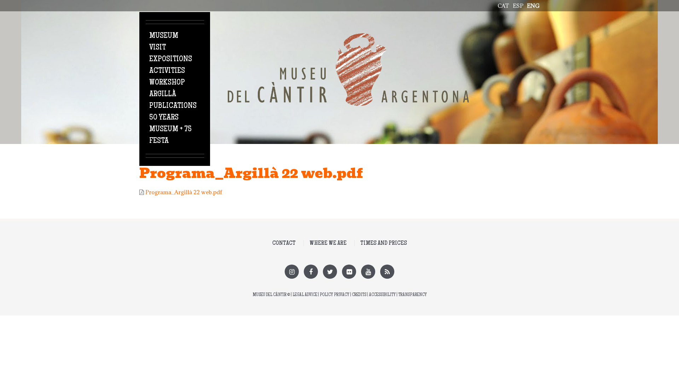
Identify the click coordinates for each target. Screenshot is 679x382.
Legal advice (304, 295)
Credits (359, 295)
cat (503, 5)
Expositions (170, 59)
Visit (157, 48)
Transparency (412, 295)
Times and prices (383, 243)
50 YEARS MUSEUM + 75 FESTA (170, 129)
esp (518, 5)
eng (533, 5)
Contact (284, 243)
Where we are (328, 243)
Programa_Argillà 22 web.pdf (183, 192)
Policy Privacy (334, 295)
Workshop (167, 83)
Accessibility (382, 295)
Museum (163, 36)
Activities (167, 71)
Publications (173, 106)
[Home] (348, 37)
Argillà (162, 94)
